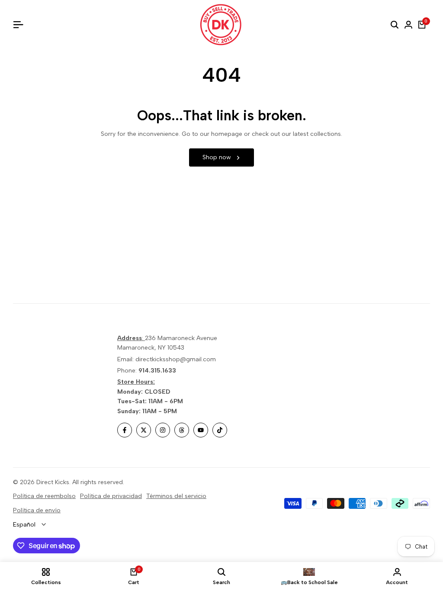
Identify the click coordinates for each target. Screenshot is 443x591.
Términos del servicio (176, 496)
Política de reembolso (44, 496)
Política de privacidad (111, 496)
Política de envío (37, 510)
